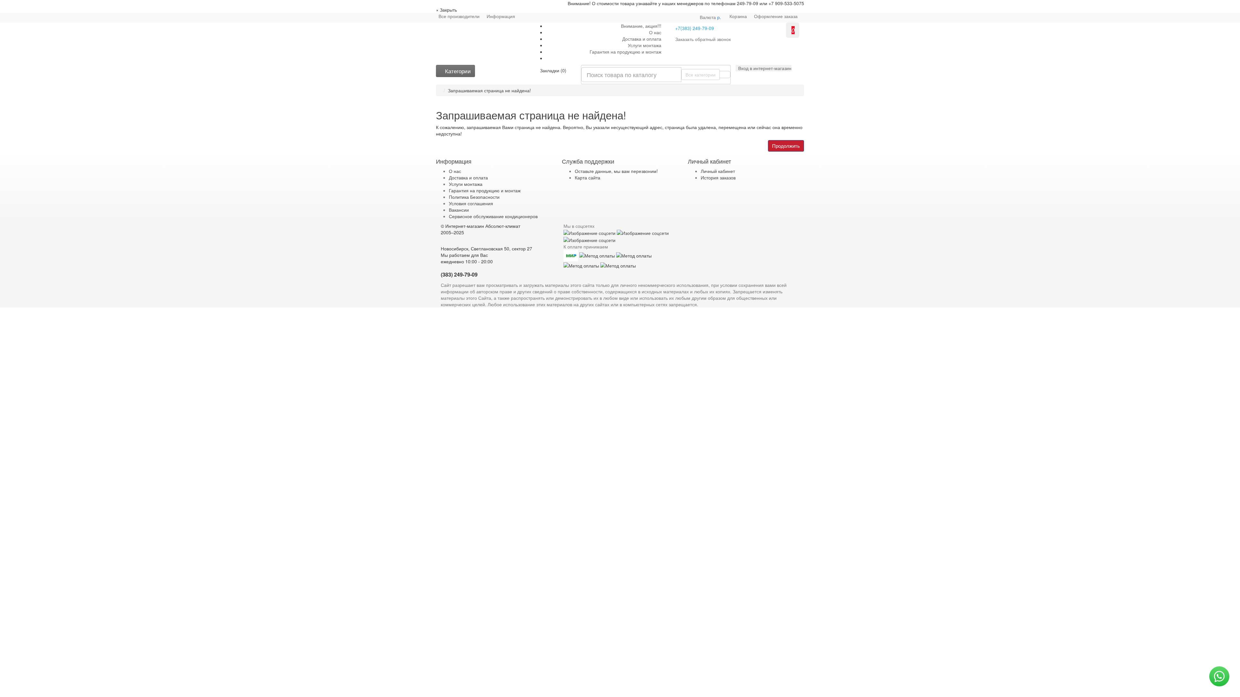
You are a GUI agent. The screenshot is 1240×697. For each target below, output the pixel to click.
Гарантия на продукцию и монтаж (625, 51)
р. (710, 17)
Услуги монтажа (644, 45)
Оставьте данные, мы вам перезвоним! (616, 171)
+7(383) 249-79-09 (694, 28)
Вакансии (459, 210)
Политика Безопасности (474, 197)
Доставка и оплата (641, 38)
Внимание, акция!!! (641, 26)
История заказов (718, 177)
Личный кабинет (718, 171)
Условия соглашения (471, 203)
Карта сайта (587, 177)
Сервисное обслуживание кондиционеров (493, 216)
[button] (763, 68)
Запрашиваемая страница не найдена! (489, 90)
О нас (655, 32)
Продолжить (786, 145)
